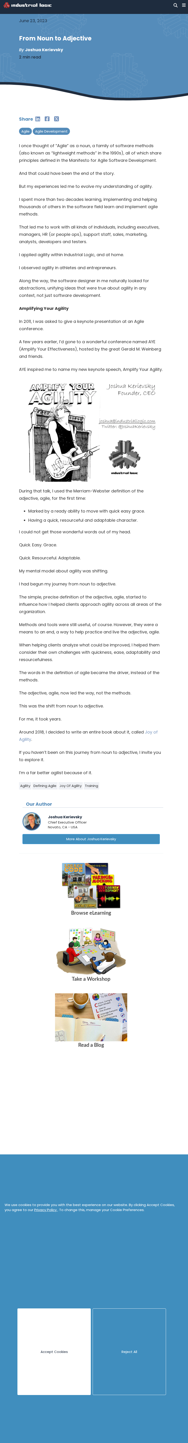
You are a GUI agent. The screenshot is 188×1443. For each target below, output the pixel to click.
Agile (25, 131)
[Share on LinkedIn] (37, 119)
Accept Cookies (54, 1351)
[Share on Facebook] (47, 119)
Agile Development (51, 131)
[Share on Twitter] (56, 119)
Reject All (129, 1351)
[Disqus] (91, 1121)
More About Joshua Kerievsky (91, 839)
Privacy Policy (46, 1209)
